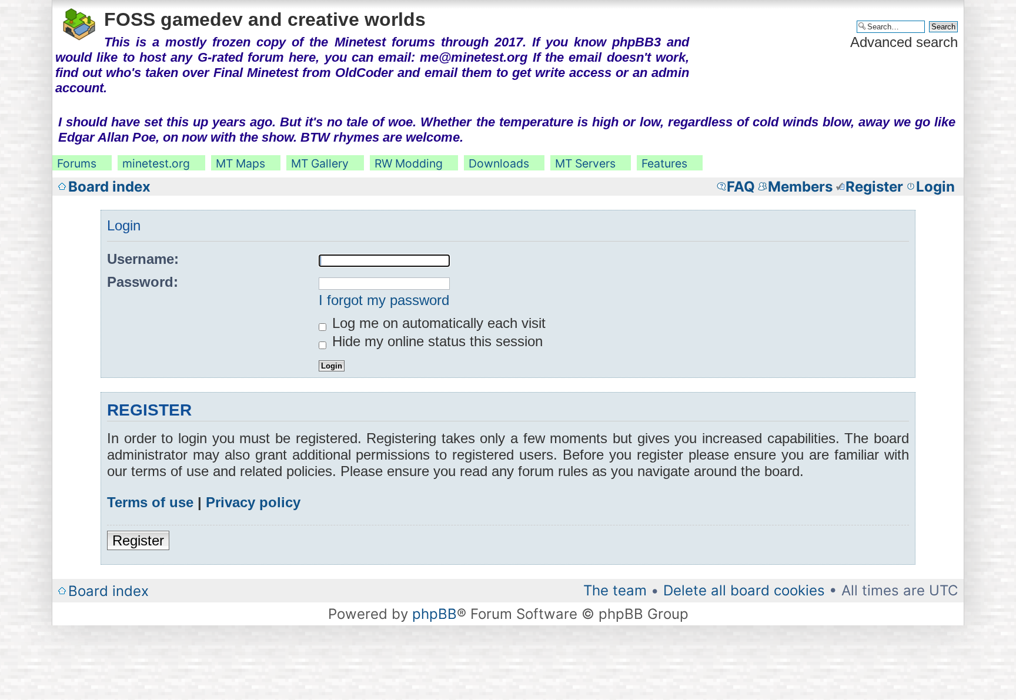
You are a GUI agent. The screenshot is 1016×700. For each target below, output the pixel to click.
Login (935, 186)
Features (664, 163)
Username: (143, 259)
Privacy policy (253, 502)
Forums (76, 163)
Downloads (499, 163)
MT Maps (240, 163)
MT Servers (585, 163)
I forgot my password (384, 300)
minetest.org (156, 163)
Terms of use (150, 502)
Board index (109, 186)
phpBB (434, 613)
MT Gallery (320, 163)
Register (874, 186)
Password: (142, 282)
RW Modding (409, 163)
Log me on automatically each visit (437, 323)
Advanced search (904, 42)
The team (615, 590)
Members (800, 186)
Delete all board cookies (744, 590)
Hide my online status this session (435, 341)
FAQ (741, 186)
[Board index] (79, 22)
